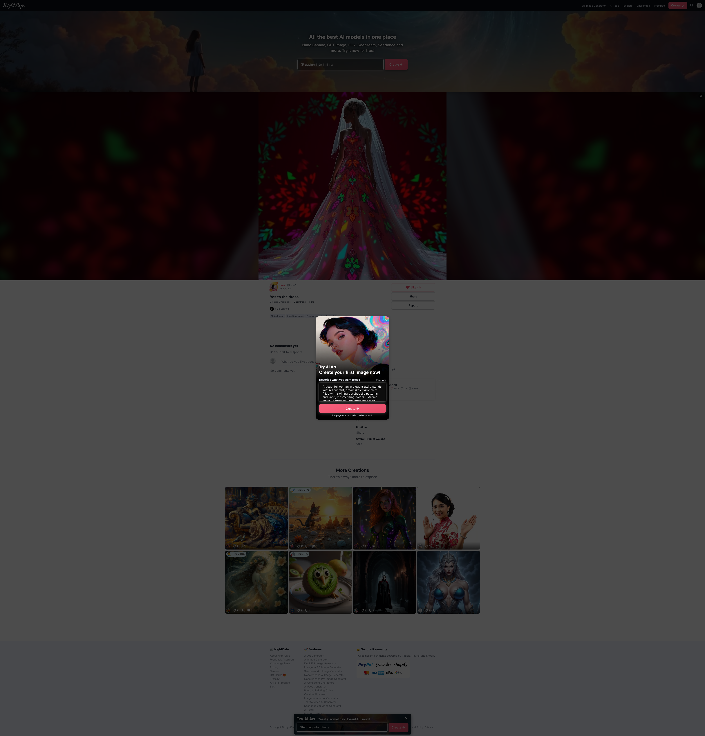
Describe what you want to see (339, 379)
